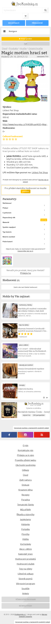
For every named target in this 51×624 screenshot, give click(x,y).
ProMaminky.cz (20, 614)
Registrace (13, 23)
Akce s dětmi (25, 549)
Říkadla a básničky (25, 514)
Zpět (25, 44)
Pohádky (25, 529)
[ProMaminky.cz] (25, 4)
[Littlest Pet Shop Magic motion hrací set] (26, 81)
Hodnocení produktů (25, 558)
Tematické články (25, 504)
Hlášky (25, 539)
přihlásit (25, 191)
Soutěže (25, 588)
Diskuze (25, 484)
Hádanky (25, 524)
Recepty (25, 494)
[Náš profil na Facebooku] (9, 435)
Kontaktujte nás (25, 450)
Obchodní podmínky (26, 465)
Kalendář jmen (25, 554)
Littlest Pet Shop (40, 172)
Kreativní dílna (25, 489)
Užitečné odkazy (25, 573)
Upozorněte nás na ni (25, 251)
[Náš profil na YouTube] (42, 435)
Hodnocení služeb (25, 563)
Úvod (4, 48)
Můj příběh (25, 509)
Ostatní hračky (36, 48)
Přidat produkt (26, 39)
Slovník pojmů (25, 578)
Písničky (25, 534)
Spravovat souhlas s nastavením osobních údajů (32, 622)
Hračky (23, 48)
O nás (25, 445)
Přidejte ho (25, 273)
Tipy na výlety (25, 568)
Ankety (25, 593)
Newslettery (25, 606)
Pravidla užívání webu (25, 460)
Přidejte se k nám (25, 455)
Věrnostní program (25, 583)
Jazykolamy (25, 519)
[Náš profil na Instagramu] (25, 435)
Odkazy (25, 470)
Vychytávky (25, 544)
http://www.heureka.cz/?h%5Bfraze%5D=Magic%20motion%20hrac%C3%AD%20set (26, 124)
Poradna (25, 499)
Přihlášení (37, 23)
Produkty (13, 48)
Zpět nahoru (25, 480)
